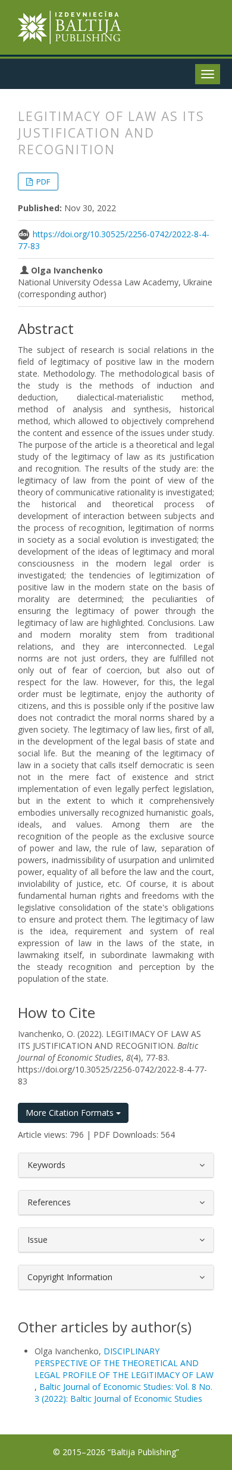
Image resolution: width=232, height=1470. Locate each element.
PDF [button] (42, 181)
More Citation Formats (71, 1112)
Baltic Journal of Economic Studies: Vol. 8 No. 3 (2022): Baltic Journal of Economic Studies (123, 1392)
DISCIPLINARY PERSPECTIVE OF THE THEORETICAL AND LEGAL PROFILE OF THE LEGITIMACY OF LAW (124, 1362)
